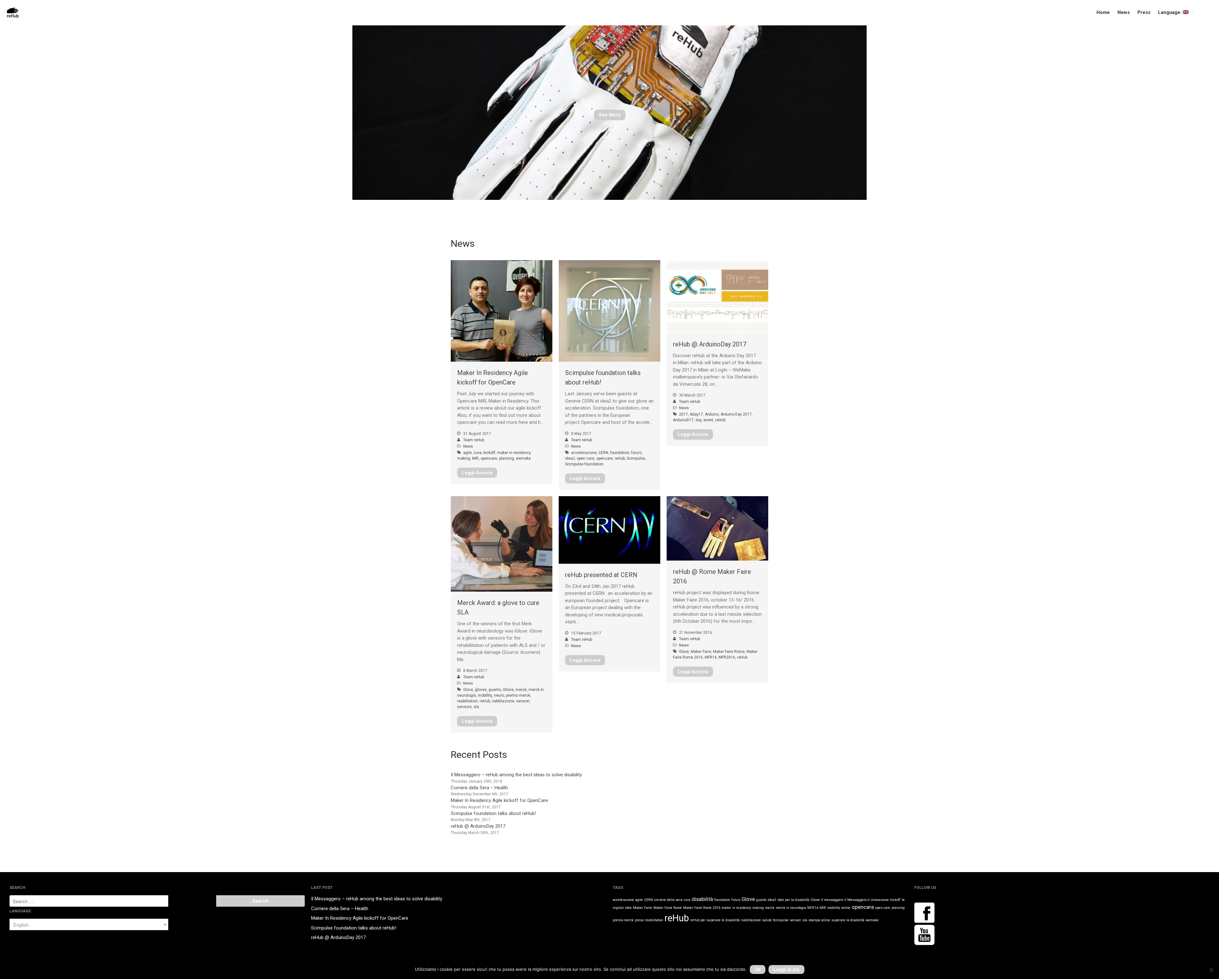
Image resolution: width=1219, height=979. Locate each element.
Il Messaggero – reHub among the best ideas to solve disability (516, 775)
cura (478, 452)
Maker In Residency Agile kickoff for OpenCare (499, 800)
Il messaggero (832, 900)
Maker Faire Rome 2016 (701, 908)
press (639, 920)
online (845, 908)
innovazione (880, 900)
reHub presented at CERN (601, 575)
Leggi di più (786, 969)
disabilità (702, 899)
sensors (464, 707)
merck (521, 689)
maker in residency (513, 452)
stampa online (819, 920)
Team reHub (473, 440)
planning (506, 458)
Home (1103, 12)
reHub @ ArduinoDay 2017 (709, 344)
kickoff (489, 452)
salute (767, 920)
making (463, 458)
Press (1143, 12)
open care (585, 458)
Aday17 (696, 414)
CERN (603, 452)
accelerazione (583, 452)
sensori (523, 701)
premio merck (518, 695)
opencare (489, 458)
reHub (620, 458)
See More (610, 115)
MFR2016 (727, 657)
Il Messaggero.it (856, 900)
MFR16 (711, 657)
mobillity (485, 695)
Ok (758, 969)
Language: (1170, 12)
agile (467, 452)
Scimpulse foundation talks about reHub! (493, 813)
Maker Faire (701, 651)
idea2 (570, 458)
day (699, 420)
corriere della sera (668, 900)
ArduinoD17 (683, 420)
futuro (636, 452)
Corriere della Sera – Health (479, 788)
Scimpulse (636, 458)
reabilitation (467, 701)
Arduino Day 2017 (736, 414)
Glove (468, 689)
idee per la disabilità (793, 900)
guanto (495, 689)
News (1123, 12)
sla (476, 707)
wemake (523, 458)
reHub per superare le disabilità (715, 920)
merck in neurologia (791, 908)
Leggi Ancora (477, 473)
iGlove (508, 689)
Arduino (712, 414)
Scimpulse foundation (584, 464)
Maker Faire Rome (729, 651)
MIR (475, 458)
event (708, 420)
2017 (683, 414)
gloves (481, 689)
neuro (499, 695)
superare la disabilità (847, 920)
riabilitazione (503, 701)
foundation (619, 452)
